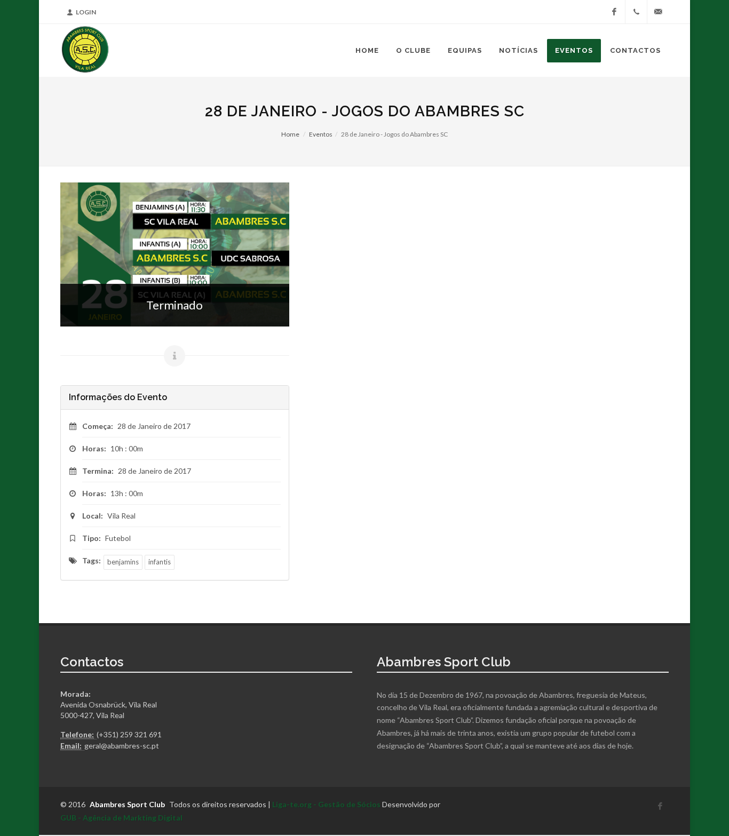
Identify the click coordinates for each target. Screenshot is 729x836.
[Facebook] (614, 11)
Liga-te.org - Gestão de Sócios (326, 804)
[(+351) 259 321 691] (636, 11)
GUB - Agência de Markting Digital (121, 817)
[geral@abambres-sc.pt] (658, 11)
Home (290, 134)
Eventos (320, 134)
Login (86, 12)
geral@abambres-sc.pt (121, 745)
